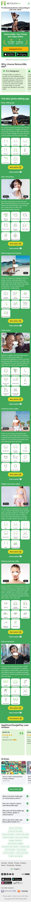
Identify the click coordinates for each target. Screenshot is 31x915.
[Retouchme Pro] (8, 891)
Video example (14, 172)
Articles (10, 863)
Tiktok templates (21, 849)
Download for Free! (15, 49)
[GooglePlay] (21, 54)
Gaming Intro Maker (8, 837)
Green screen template (21, 837)
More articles (14, 789)
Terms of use (16, 896)
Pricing (16, 863)
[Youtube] (10, 874)
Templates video (24, 846)
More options (14, 167)
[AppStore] (9, 54)
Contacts (23, 863)
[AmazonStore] (18, 882)
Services (4, 863)
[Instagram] (2, 874)
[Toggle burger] (28, 3)
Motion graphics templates (15, 843)
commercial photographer (21, 59)
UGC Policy (24, 896)
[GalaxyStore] (6, 882)
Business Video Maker (15, 828)
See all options (14, 718)
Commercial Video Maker (15, 831)
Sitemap (18, 865)
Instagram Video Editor (15, 840)
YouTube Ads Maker (8, 853)
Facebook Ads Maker (8, 834)
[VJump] (23, 891)
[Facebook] (8, 874)
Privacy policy (7, 896)
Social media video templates (10, 846)
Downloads (10, 865)
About (3, 865)
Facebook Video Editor (22, 834)
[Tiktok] (5, 874)
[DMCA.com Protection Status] (25, 874)
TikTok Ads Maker (10, 849)
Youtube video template (15, 856)
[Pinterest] (13, 874)
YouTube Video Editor (22, 853)
